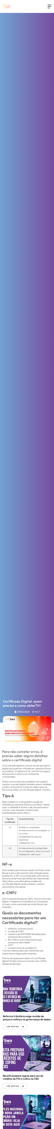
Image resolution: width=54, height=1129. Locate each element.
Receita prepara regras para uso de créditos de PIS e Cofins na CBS (23, 1077)
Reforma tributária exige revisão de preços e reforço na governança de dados (27, 1018)
